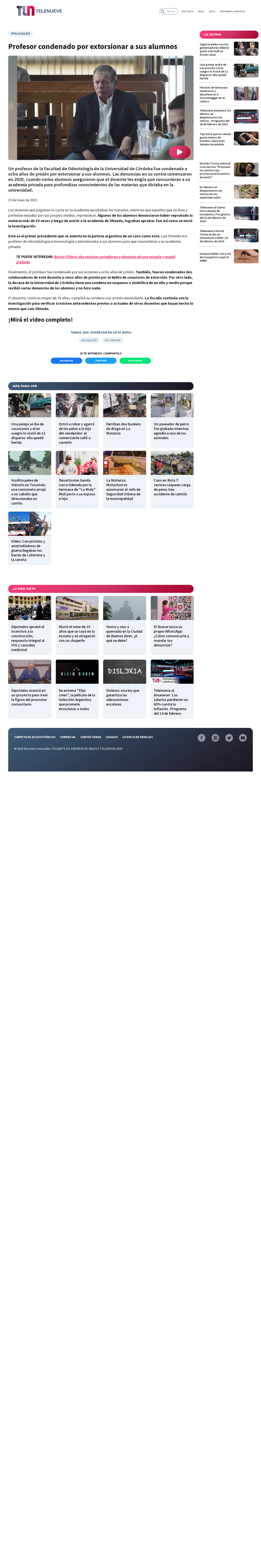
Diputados (187, 11)
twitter (101, 360)
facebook (66, 360)
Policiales (20, 34)
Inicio (201, 11)
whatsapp (135, 360)
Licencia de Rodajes (137, 737)
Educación (89, 340)
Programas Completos (232, 11)
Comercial (68, 737)
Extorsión (113, 340)
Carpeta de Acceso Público (34, 737)
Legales (112, 737)
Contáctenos (90, 737)
